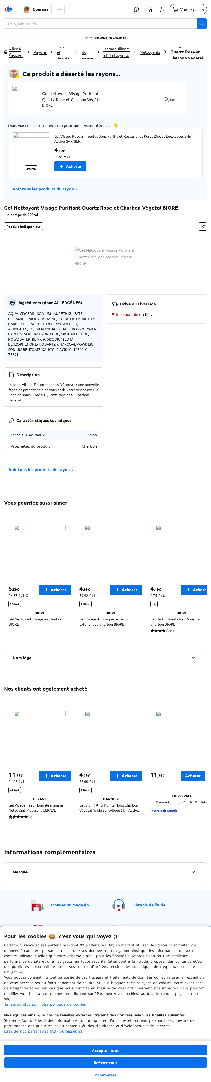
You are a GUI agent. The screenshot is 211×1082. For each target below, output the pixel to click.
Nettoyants (150, 51)
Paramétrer (105, 1075)
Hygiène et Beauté (64, 51)
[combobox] (105, 23)
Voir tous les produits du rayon (43, 188)
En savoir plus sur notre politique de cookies (45, 1004)
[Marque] (193, 872)
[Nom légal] (193, 657)
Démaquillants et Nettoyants (116, 51)
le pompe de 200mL (22, 214)
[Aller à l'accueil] (8, 9)
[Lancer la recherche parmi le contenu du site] (202, 23)
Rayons (40, 51)
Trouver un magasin (69, 904)
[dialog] (105, 1004)
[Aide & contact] (136, 9)
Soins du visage (87, 51)
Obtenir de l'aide (148, 904)
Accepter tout (105, 1050)
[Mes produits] (149, 9)
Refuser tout (105, 1062)
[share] (203, 226)
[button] (59, 9)
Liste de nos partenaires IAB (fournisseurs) (43, 1031)
